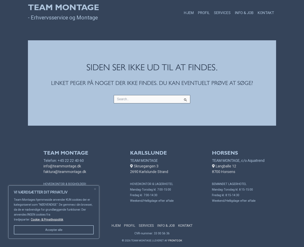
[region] (53, 212)
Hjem (189, 13)
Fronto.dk (175, 240)
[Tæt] (94, 188)
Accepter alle (53, 229)
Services (222, 13)
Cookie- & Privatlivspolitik (47, 219)
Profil (204, 13)
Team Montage (63, 9)
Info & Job (244, 13)
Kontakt (266, 13)
